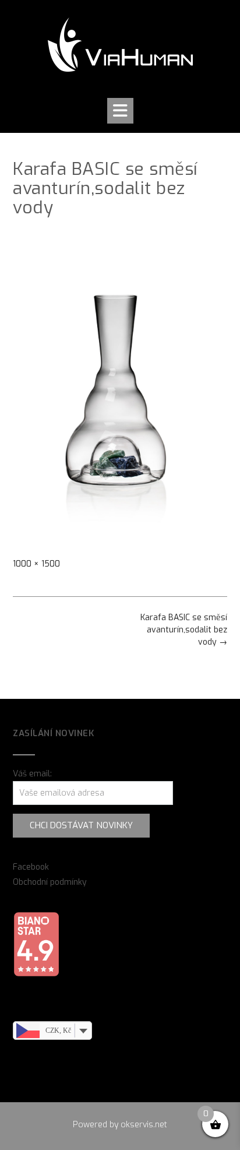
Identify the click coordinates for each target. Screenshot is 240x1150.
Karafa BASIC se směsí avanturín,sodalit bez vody (183, 630)
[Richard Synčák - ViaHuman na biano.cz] (36, 974)
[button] (120, 111)
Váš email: (32, 773)
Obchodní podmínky (50, 882)
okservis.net (144, 1124)
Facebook (31, 867)
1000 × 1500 (36, 563)
